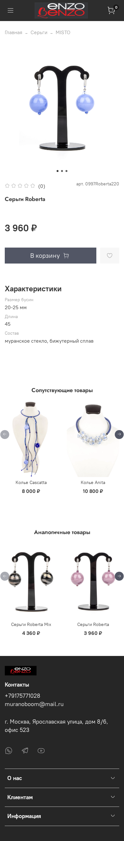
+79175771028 (22, 695)
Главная (13, 32)
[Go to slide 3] (66, 171)
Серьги (39, 32)
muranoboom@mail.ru (34, 704)
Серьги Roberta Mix (31, 624)
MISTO (63, 32)
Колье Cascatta (31, 482)
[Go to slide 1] (58, 171)
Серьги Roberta (93, 624)
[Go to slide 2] (62, 171)
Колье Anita (93, 482)
